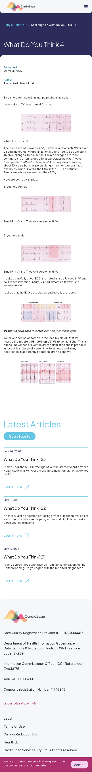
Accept (79, 765)
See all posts (19, 436)
